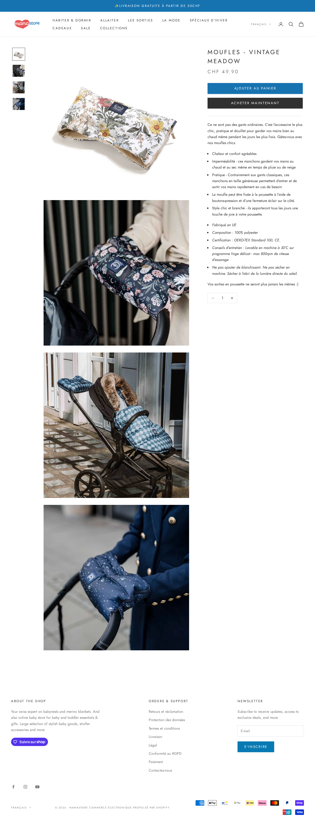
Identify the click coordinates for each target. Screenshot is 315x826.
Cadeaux (62, 28)
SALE (86, 28)
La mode (171, 20)
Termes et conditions (164, 728)
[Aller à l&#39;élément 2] (18, 70)
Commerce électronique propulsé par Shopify (129, 807)
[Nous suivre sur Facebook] (13, 787)
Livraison (155, 736)
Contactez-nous (160, 770)
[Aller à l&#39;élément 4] (18, 104)
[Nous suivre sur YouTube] (37, 787)
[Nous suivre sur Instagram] (25, 787)
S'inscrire (255, 746)
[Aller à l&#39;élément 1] (18, 54)
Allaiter (109, 20)
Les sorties (140, 20)
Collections (114, 28)
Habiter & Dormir (72, 20)
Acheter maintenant (255, 103)
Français (259, 24)
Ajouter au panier (255, 88)
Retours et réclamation (166, 711)
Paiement (156, 761)
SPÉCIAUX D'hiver (209, 20)
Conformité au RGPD (165, 753)
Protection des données (167, 719)
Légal (153, 745)
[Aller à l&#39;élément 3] (18, 87)
